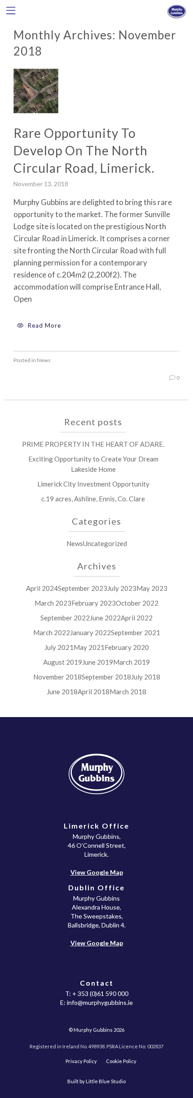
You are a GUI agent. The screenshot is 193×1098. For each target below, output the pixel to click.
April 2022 (137, 618)
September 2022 (65, 618)
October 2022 (137, 603)
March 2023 (53, 603)
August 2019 (62, 662)
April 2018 (94, 692)
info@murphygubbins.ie (100, 1002)
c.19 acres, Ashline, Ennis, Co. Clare (93, 499)
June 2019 (97, 662)
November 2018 (57, 677)
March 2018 (128, 692)
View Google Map (96, 872)
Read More (43, 325)
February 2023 (93, 603)
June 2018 (62, 692)
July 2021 (59, 647)
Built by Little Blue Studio (96, 1081)
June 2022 (105, 618)
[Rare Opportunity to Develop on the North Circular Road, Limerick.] (35, 90)
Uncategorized (105, 543)
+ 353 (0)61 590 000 (100, 993)
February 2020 (127, 647)
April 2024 (42, 588)
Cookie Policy (121, 1061)
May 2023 (151, 588)
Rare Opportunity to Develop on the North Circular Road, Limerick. (83, 150)
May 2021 (89, 647)
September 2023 (82, 588)
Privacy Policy (81, 1061)
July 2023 (121, 588)
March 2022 (51, 632)
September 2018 (106, 677)
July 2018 (145, 677)
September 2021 (135, 632)
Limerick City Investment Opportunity (93, 484)
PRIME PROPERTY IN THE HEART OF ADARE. (93, 444)
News (44, 360)
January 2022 (90, 632)
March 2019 (131, 662)
